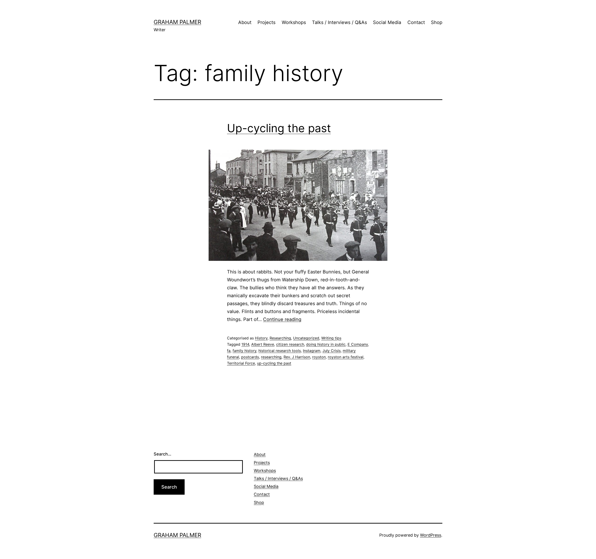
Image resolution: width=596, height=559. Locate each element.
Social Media (387, 22)
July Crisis (331, 350)
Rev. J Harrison (297, 357)
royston (319, 357)
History (261, 338)
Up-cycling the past (279, 128)
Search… (162, 454)
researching (271, 357)
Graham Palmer (177, 22)
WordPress (430, 535)
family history (244, 350)
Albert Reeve (262, 344)
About (244, 22)
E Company (358, 344)
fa (228, 350)
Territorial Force (241, 363)
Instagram (311, 350)
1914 (245, 344)
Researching (280, 338)
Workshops (294, 22)
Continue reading (282, 319)
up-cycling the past (274, 363)
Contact (416, 22)
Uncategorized (306, 338)
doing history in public (325, 344)
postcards (250, 357)
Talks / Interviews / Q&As (339, 22)
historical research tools (279, 350)
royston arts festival (345, 357)
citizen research (290, 344)
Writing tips (331, 338)
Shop (436, 22)
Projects (266, 22)
